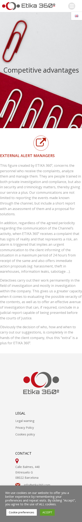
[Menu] (71, 6)
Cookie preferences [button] (21, 512)
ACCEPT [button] (47, 512)
